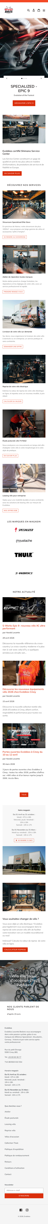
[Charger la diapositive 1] (21, 78)
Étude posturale (11, 1118)
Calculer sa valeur (12, 401)
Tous (24, 795)
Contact (8, 1174)
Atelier (7, 1111)
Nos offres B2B (10, 510)
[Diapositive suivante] (41, 78)
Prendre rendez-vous (13, 292)
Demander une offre (13, 346)
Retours (8, 1162)
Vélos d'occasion (12, 1137)
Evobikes (27, 1216)
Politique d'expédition (14, 1149)
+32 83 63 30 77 (14, 1057)
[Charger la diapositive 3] (26, 78)
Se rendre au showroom (14, 237)
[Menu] (43, 10)
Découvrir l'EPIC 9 (24, 103)
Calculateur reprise (15, 950)
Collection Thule (11, 1143)
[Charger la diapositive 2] (24, 78)
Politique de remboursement (17, 1155)
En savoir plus (12, 173)
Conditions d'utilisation (14, 1168)
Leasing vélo (10, 1124)
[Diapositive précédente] (6, 78)
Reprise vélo (10, 1130)
